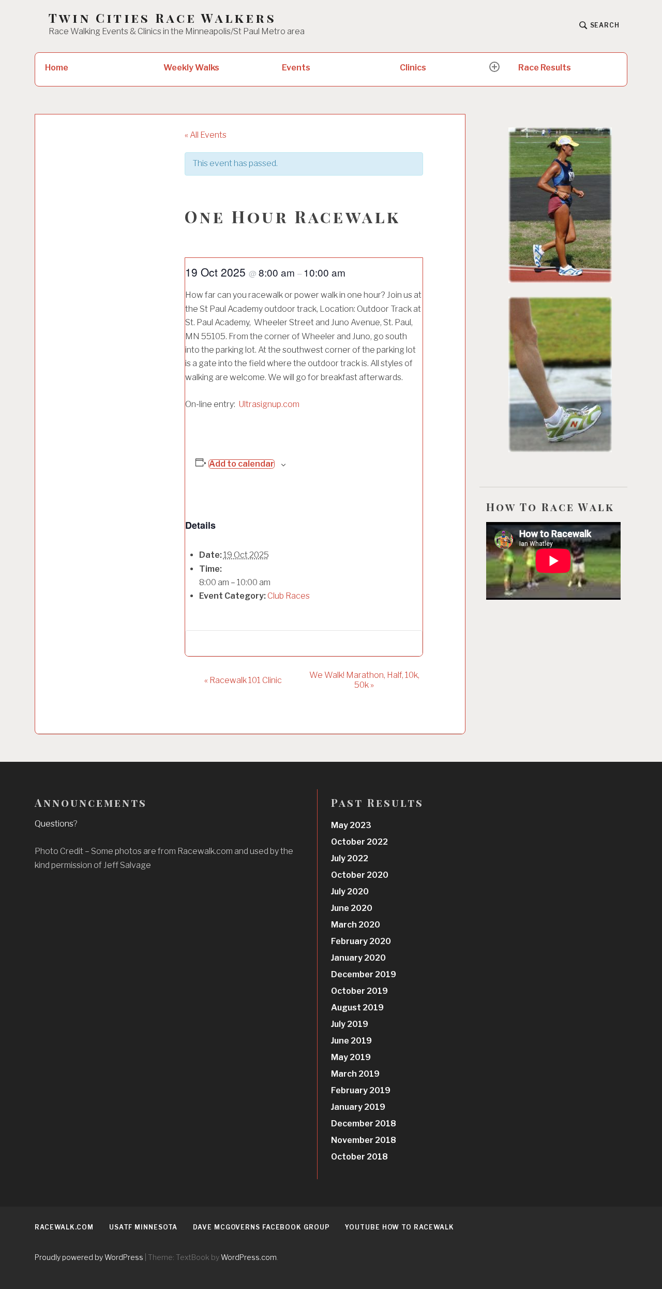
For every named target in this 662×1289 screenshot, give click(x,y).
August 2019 (357, 1007)
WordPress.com (249, 1257)
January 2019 (358, 1107)
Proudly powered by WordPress (89, 1257)
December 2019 (363, 974)
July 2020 (350, 891)
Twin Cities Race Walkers (162, 18)
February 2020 (361, 941)
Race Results (544, 68)
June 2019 (351, 1041)
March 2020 (355, 925)
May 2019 (351, 1057)
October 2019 (359, 991)
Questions (54, 824)
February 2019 (360, 1090)
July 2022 (349, 858)
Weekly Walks (191, 68)
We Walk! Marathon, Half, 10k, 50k (364, 680)
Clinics (413, 68)
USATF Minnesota (143, 1227)
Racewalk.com (64, 1227)
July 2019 (349, 1024)
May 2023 (351, 825)
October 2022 (359, 842)
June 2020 (351, 908)
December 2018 (363, 1123)
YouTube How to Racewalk (399, 1227)
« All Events (206, 135)
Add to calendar (241, 464)
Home (56, 68)
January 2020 (358, 958)
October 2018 (359, 1157)
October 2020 (359, 875)
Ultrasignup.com (268, 404)
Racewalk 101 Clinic (243, 680)
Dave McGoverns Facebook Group (261, 1227)
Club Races (288, 596)
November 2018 (363, 1140)
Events (296, 68)
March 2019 (355, 1074)
